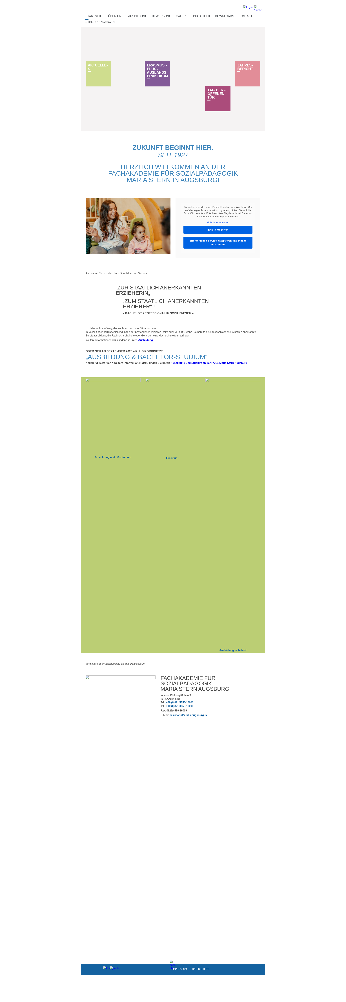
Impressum (179, 969)
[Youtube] (113, 969)
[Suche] (258, 8)
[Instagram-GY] (106, 969)
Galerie (182, 16)
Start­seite (94, 16)
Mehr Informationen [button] (218, 222)
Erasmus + (173, 457)
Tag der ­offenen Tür (216, 93)
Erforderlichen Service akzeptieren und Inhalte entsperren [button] (218, 242)
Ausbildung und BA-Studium (113, 457)
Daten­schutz (200, 969)
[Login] (247, 8)
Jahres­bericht (245, 67)
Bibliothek (201, 16)
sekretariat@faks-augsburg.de (189, 715)
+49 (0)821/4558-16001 (179, 706)
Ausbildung (137, 16)
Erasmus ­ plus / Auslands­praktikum (157, 70)
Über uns (115, 16)
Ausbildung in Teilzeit (233, 650)
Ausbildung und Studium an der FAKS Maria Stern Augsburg (208, 362)
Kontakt (245, 16)
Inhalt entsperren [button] (218, 229)
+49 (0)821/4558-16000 (179, 702)
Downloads (224, 16)
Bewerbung (161, 16)
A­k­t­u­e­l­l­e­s (98, 67)
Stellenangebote (100, 21)
